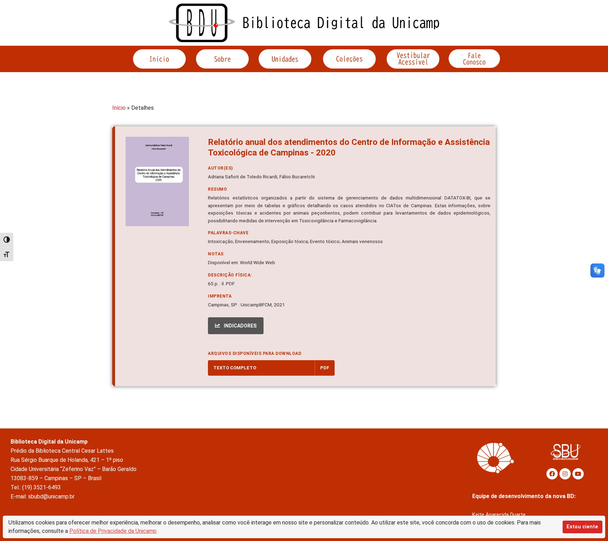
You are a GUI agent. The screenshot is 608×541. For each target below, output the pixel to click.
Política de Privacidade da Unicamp (113, 531)
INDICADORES (239, 326)
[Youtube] (578, 473)
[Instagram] (565, 473)
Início (119, 107)
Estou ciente (582, 527)
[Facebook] (552, 473)
